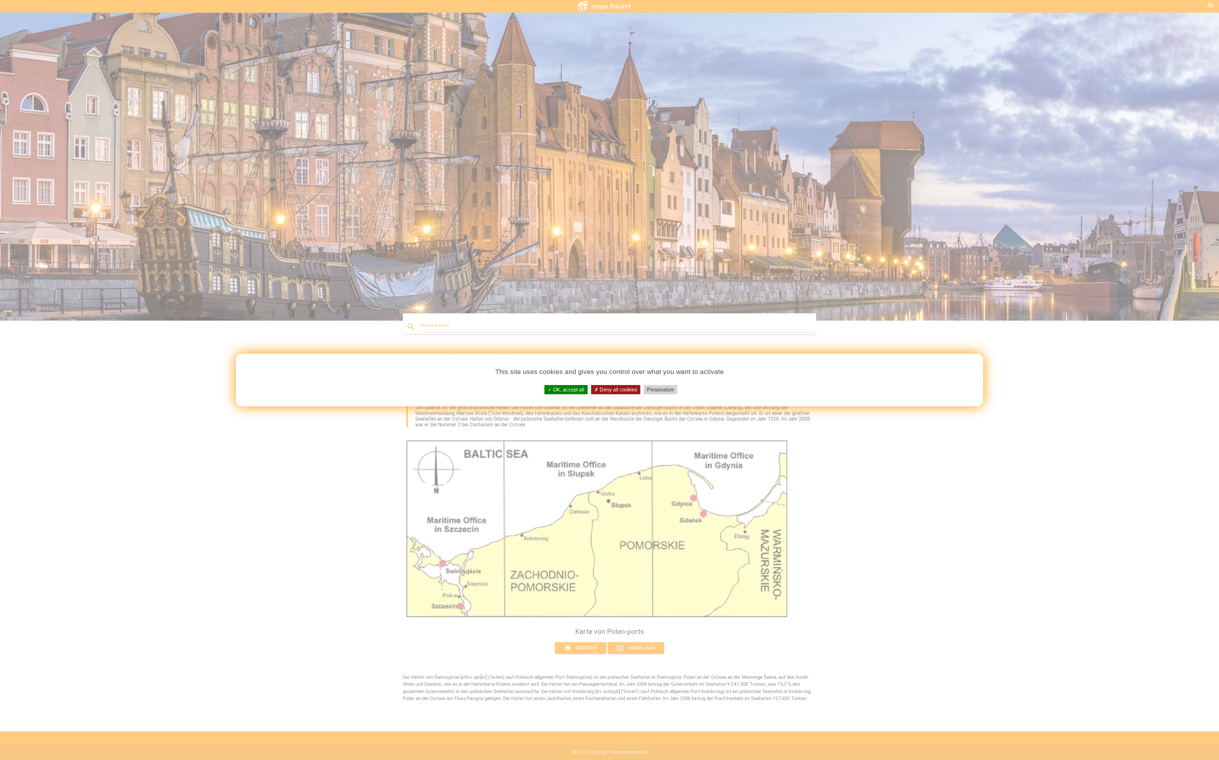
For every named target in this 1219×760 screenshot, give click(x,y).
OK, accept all (568, 389)
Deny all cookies (617, 389)
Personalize (660, 389)
